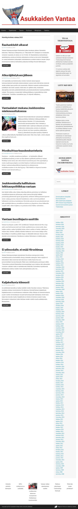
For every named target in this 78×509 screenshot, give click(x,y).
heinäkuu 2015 (60, 380)
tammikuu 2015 (60, 393)
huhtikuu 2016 (59, 364)
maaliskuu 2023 (60, 249)
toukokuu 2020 (60, 295)
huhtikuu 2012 (59, 455)
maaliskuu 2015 (60, 389)
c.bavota (74, 506)
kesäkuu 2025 (59, 236)
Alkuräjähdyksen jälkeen (17, 75)
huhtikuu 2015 (59, 386)
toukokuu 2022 (60, 263)
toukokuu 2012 (60, 453)
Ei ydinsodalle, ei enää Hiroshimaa (22, 249)
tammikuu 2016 (60, 368)
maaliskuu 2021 (60, 281)
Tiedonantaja (59, 207)
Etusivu (3, 30)
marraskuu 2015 (60, 372)
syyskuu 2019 (59, 303)
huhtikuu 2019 (59, 309)
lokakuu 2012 (59, 443)
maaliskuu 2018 (60, 328)
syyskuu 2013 (59, 421)
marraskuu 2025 (60, 228)
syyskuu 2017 (59, 334)
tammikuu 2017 (60, 348)
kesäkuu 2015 (59, 382)
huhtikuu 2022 (59, 265)
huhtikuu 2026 (59, 222)
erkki (4, 47)
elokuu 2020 (59, 291)
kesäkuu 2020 (59, 293)
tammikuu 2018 (60, 330)
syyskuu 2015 (59, 376)
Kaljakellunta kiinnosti (15, 282)
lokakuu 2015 (59, 374)
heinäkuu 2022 (60, 259)
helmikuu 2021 (60, 283)
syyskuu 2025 (59, 230)
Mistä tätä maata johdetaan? (70, 486)
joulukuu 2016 (59, 350)
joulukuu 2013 (59, 415)
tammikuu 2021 (60, 285)
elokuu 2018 (59, 322)
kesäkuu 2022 (59, 261)
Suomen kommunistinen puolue (64, 205)
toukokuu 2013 (60, 429)
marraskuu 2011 (60, 460)
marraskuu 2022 (60, 251)
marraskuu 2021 (60, 273)
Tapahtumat (12, 30)
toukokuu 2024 (60, 243)
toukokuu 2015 (60, 384)
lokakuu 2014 (59, 399)
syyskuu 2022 (59, 255)
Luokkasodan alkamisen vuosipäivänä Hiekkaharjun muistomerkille (33, 495)
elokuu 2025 (59, 232)
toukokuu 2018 (60, 324)
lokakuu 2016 (59, 354)
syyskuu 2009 (59, 468)
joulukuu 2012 (59, 439)
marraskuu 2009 (60, 466)
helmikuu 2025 (60, 240)
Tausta (21, 30)
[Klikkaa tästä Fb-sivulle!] (65, 172)
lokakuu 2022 (59, 253)
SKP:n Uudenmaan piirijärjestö (63, 200)
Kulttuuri (29, 30)
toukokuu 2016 (60, 362)
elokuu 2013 (59, 423)
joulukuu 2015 (59, 370)
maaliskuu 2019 (60, 311)
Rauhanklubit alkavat (15, 44)
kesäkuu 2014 (59, 403)
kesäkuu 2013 (59, 427)
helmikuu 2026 (60, 224)
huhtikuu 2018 (59, 326)
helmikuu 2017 (60, 346)
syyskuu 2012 (59, 445)
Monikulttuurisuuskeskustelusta (22, 150)
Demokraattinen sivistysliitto (63, 196)
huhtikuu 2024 (59, 245)
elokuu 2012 (59, 447)
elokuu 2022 (59, 257)
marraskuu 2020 (60, 289)
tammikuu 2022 (60, 269)
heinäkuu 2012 (60, 449)
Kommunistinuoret (60, 198)
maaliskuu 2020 (60, 297)
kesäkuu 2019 (59, 307)
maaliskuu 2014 (60, 409)
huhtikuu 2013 (59, 431)
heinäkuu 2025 (60, 234)
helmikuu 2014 (60, 411)
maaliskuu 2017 (60, 344)
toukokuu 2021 (60, 277)
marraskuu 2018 (60, 320)
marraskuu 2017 (60, 332)
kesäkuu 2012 (59, 451)
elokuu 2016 (59, 358)
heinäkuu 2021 (60, 275)
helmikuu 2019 (60, 313)
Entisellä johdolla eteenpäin (8, 486)
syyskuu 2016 (59, 356)
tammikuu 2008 (60, 474)
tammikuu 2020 (60, 301)
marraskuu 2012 (60, 441)
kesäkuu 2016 (59, 360)
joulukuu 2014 (59, 395)
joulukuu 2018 (59, 318)
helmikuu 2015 (60, 391)
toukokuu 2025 (60, 238)
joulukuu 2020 (59, 287)
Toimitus (46, 30)
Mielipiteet (38, 30)
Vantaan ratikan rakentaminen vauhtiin (45, 486)
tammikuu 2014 (60, 413)
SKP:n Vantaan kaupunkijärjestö (64, 202)
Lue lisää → (6, 65)
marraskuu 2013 (60, 417)
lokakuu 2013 (59, 419)
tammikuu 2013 (60, 437)
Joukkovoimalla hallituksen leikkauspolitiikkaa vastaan (19, 185)
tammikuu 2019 (60, 316)
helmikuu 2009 (60, 470)
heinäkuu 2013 (60, 425)
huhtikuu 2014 (59, 407)
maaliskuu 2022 (60, 267)
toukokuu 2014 (60, 405)
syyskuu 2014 (59, 401)
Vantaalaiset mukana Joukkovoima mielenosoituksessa (23, 109)
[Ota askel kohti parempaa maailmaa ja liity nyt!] (65, 101)
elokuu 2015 (59, 378)
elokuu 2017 (59, 336)
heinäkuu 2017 (60, 338)
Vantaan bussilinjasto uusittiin (20, 219)
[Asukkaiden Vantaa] (39, 13)
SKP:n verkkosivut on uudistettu (20, 486)
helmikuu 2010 (60, 464)
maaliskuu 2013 (60, 433)
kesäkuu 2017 (59, 340)
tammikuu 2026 (60, 226)
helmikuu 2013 (60, 435)
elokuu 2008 (59, 472)
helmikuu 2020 (60, 299)
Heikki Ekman (6, 78)
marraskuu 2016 (60, 352)
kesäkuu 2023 (59, 247)
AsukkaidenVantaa (7, 153)
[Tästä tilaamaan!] (65, 52)
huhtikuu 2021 (59, 279)
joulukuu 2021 (59, 271)
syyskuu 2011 (59, 462)
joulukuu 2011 (59, 458)
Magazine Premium (62, 506)
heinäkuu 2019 (60, 305)
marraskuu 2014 (60, 397)
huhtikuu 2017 (59, 342)
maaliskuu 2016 (60, 366)
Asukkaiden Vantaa (15, 506)
